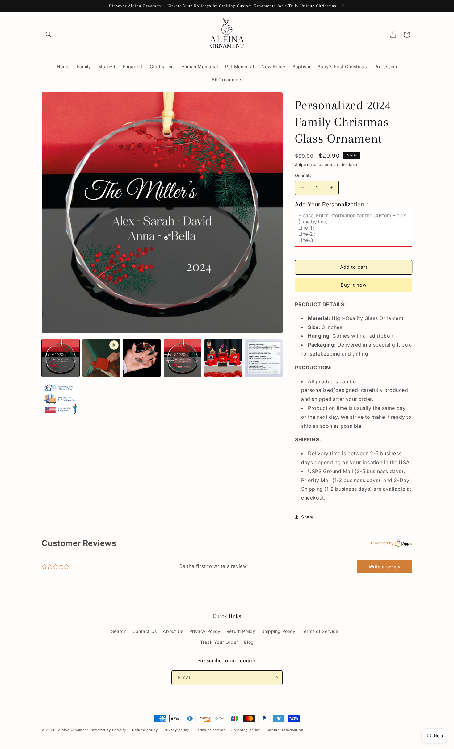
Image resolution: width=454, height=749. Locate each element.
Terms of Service (319, 631)
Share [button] (307, 516)
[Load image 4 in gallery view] (223, 358)
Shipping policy (245, 729)
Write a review (384, 567)
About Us (173, 631)
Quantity (303, 175)
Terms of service (210, 729)
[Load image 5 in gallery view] (264, 358)
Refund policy (145, 729)
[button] (48, 34)
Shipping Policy (278, 631)
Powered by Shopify (108, 730)
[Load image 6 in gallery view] (60, 399)
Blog (249, 642)
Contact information (285, 729)
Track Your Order (219, 642)
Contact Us (144, 631)
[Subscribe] (275, 678)
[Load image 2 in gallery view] (142, 358)
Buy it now (354, 285)
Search (119, 631)
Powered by (382, 543)
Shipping (303, 164)
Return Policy (240, 631)
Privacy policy (176, 729)
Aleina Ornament (73, 730)
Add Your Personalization (332, 204)
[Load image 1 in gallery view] (60, 358)
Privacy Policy (204, 631)
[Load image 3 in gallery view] (182, 358)
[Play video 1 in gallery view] (101, 358)
